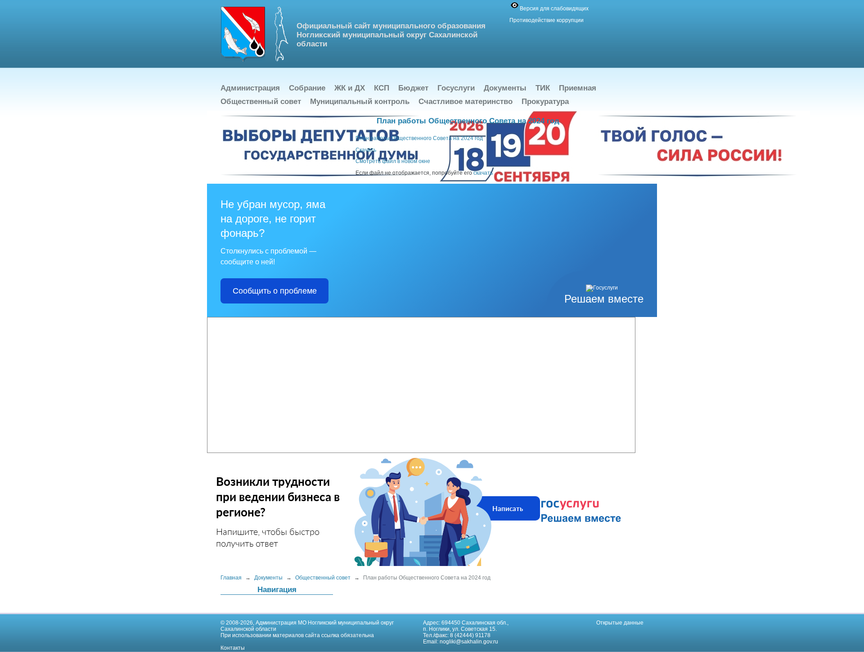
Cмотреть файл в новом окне (393, 161)
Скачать (366, 150)
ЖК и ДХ (349, 88)
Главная (231, 578)
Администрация (250, 88)
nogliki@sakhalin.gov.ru (469, 641)
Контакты (232, 648)
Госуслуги (456, 88)
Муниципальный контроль (360, 101)
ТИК (543, 88)
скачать (483, 173)
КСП (381, 88)
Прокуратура (545, 101)
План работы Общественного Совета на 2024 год (419, 138)
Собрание (307, 88)
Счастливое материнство (465, 101)
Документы (505, 88)
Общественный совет (260, 101)
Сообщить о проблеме (275, 290)
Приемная (577, 88)
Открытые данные (620, 623)
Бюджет (413, 88)
